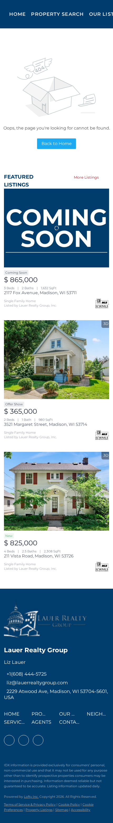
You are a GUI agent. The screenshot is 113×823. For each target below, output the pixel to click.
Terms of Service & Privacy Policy (30, 804)
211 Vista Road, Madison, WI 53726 (39, 555)
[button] (13, 715)
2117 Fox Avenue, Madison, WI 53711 (40, 292)
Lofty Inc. (31, 797)
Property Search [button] (57, 14)
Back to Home (57, 143)
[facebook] (9, 740)
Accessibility (80, 810)
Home (17, 14)
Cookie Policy (69, 804)
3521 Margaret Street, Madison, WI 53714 (45, 424)
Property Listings (39, 810)
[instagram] (38, 740)
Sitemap (61, 810)
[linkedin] (23, 740)
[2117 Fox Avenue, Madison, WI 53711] (56, 228)
